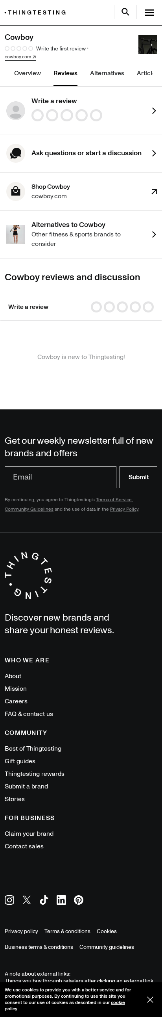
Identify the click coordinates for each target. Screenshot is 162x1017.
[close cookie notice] (150, 999)
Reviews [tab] (65, 73)
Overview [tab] (27, 73)
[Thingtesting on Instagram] (9, 901)
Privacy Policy (124, 509)
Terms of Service (114, 499)
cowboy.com (18, 57)
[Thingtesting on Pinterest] (78, 901)
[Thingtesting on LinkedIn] (61, 901)
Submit (139, 477)
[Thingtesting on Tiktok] (44, 901)
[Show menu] (149, 12)
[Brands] (37, 12)
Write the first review (61, 48)
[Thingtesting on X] (26, 901)
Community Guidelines (29, 509)
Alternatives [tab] (107, 73)
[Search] (125, 12)
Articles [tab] (148, 73)
